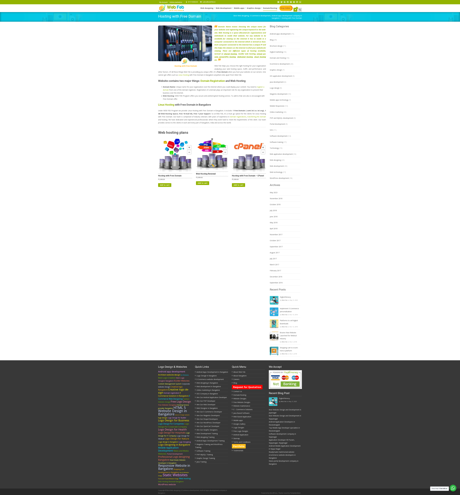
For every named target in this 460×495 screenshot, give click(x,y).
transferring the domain (256, 117)
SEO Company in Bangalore (207, 394)
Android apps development (280, 34)
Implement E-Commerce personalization (289, 310)
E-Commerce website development (210, 379)
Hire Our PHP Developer (205, 401)
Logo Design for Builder (177, 418)
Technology (274, 148)
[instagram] (288, 3)
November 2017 (276, 234)
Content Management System (169, 384)
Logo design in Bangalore (168, 442)
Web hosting (185, 478)
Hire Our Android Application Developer (211, 397)
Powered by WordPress (269, 493)
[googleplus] (291, 3)
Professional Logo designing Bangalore (174, 458)
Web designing (206, 8)
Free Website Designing (167, 405)
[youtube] (294, 3)
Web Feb (284, 300)
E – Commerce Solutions (243, 409)
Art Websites (185, 375)
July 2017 (273, 258)
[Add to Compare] (189, 152)
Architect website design (169, 374)
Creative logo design (173, 391)
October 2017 (275, 240)
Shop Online (285, 8)
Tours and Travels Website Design (168, 479)
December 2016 (276, 277)
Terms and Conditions (241, 442)
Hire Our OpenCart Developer (207, 426)
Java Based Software (241, 413)
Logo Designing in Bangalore (174, 444)
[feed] (284, 3)
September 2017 (276, 246)
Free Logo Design (181, 401)
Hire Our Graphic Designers (207, 430)
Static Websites (175, 474)
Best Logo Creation (167, 377)
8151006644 (193, 2)
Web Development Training (207, 433)
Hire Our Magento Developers (208, 415)
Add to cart (165, 185)
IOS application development (281, 76)
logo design (162, 418)
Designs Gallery (239, 424)
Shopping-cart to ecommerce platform (289, 349)
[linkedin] (300, 3)
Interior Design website (182, 415)
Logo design (274, 88)
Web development (224, 8)
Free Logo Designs (240, 431)
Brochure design (276, 46)
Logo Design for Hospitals (171, 432)
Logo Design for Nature (177, 438)
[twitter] (281, 3)
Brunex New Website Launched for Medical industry (288, 335)
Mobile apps (239, 8)
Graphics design (254, 8)
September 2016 (276, 283)
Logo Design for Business (173, 420)
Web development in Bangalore (208, 386)
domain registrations (238, 117)
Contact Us (237, 391)
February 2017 (275, 270)
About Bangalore (240, 376)
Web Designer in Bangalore (207, 408)
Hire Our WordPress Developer (208, 422)
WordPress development (279, 178)
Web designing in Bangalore (207, 383)
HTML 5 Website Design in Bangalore (172, 410)
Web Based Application (242, 416)
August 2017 (274, 252)
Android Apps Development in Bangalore (212, 372)
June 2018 (273, 216)
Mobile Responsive (277, 106)
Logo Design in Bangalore (206, 376)
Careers (236, 379)
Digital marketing (276, 52)
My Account (163, 2)
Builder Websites (182, 380)
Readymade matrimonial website (281, 452)
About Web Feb (239, 372)
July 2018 (273, 210)
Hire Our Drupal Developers (207, 419)
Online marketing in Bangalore (208, 390)
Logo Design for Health (172, 429)
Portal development (277, 124)
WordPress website (167, 484)
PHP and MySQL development (281, 118)
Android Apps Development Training (210, 441)
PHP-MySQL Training (204, 454)
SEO (271, 130)
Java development (277, 82)
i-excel (285, 493)
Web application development (281, 154)
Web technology (276, 172)
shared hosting (230, 54)
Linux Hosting (183, 75)
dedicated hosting (245, 57)
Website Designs (239, 398)
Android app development (171, 371)
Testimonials (238, 450)
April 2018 (273, 228)
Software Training (203, 451)
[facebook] (278, 3)
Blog (271, 40)
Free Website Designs (241, 402)
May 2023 (273, 192)
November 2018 (276, 198)
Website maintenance (241, 406)
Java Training (201, 462)
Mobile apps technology (279, 100)
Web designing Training (205, 437)
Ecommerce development (280, 64)
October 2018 (275, 204)
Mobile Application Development (168, 449)
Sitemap (236, 438)
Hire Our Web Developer (205, 404)
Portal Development (175, 454)
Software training (276, 142)
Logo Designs (238, 427)
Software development (279, 136)
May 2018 (273, 222)
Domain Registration (213, 80)
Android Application (240, 435)
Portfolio (238, 446)
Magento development (279, 94)
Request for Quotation (247, 387)
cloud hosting (260, 57)
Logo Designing (184, 442)
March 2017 (274, 264)
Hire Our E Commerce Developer (209, 412)
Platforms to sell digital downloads (289, 322)
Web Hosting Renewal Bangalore (171, 481)
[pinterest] (297, 3)
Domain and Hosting (278, 58)
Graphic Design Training (205, 458)
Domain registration (171, 393)
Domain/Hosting (270, 8)
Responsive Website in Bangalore (174, 467)
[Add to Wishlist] (189, 147)
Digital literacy (285, 297)
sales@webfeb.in (209, 2)
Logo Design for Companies (171, 423)
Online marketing (176, 2)
